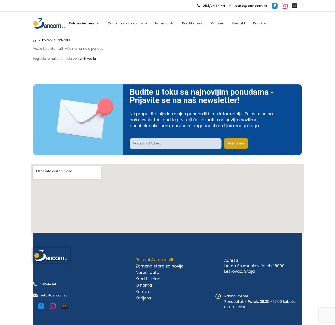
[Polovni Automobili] (295, 6)
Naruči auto (165, 23)
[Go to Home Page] (34, 40)
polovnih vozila (84, 58)
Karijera (259, 23)
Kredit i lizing (193, 23)
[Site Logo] (49, 23)
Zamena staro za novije (127, 23)
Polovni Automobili (84, 23)
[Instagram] (285, 6)
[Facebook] (274, 6)
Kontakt (238, 23)
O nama (217, 23)
